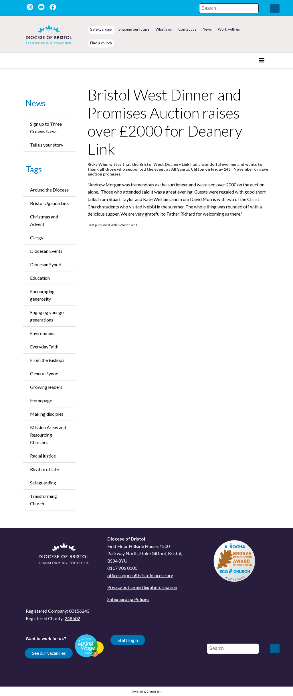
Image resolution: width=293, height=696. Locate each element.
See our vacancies (49, 653)
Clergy (36, 237)
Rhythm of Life (44, 469)
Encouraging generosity (42, 295)
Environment (42, 333)
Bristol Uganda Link (49, 203)
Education (40, 278)
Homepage (41, 400)
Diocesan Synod (45, 264)
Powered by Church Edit (146, 691)
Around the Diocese (49, 189)
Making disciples (47, 414)
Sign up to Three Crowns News (46, 127)
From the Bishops (47, 360)
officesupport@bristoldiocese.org (140, 575)
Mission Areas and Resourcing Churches (48, 435)
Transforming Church (43, 499)
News (35, 103)
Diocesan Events (46, 251)
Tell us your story (46, 144)
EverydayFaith (44, 346)
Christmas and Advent (44, 220)
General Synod (44, 373)
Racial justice (43, 455)
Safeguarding (43, 482)
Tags (34, 169)
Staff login (128, 640)
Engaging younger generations (47, 315)
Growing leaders (46, 387)
